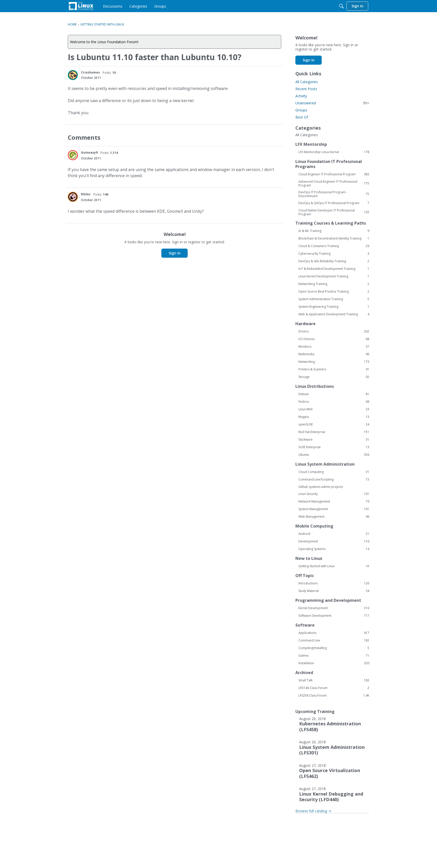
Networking (333, 362)
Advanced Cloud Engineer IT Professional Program (333, 183)
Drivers (333, 331)
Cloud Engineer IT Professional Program (333, 174)
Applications (333, 633)
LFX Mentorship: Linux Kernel (333, 152)
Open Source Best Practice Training (333, 291)
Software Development (333, 615)
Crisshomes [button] (90, 72)
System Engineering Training (333, 306)
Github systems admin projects (320, 487)
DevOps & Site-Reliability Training (333, 261)
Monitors (333, 346)
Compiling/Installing (333, 648)
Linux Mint (333, 409)
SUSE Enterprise (333, 447)
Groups (301, 110)
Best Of (301, 117)
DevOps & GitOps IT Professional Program (333, 203)
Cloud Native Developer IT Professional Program (333, 212)
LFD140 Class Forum (333, 688)
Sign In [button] (175, 253)
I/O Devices (333, 339)
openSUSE (333, 424)
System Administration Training (333, 299)
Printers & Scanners (333, 369)
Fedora (333, 401)
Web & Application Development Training (333, 314)
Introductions (333, 583)
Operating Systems (333, 549)
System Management (333, 509)
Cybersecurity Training (333, 253)
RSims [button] (86, 194)
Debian (333, 394)
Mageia (333, 417)
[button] (73, 75)
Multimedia (333, 354)
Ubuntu (333, 454)
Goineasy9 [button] (89, 152)
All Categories (306, 81)
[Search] (341, 6)
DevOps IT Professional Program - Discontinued (333, 194)
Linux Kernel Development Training (333, 276)
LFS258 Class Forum (333, 695)
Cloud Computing (333, 472)
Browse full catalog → (313, 810)
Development (333, 541)
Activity (301, 95)
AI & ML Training (333, 231)
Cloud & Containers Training (333, 246)
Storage (333, 377)
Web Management (333, 516)
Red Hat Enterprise (333, 432)
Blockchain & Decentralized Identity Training (333, 238)
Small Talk (333, 680)
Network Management (333, 501)
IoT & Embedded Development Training (333, 269)
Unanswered (332, 103)
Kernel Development (333, 608)
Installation (333, 663)
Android (333, 534)
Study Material (333, 591)
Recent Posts (306, 88)
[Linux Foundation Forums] (81, 6)
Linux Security (333, 494)
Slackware (333, 439)
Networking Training (333, 284)
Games (333, 655)
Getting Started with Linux (333, 566)
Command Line (333, 640)
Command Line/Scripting (333, 479)
